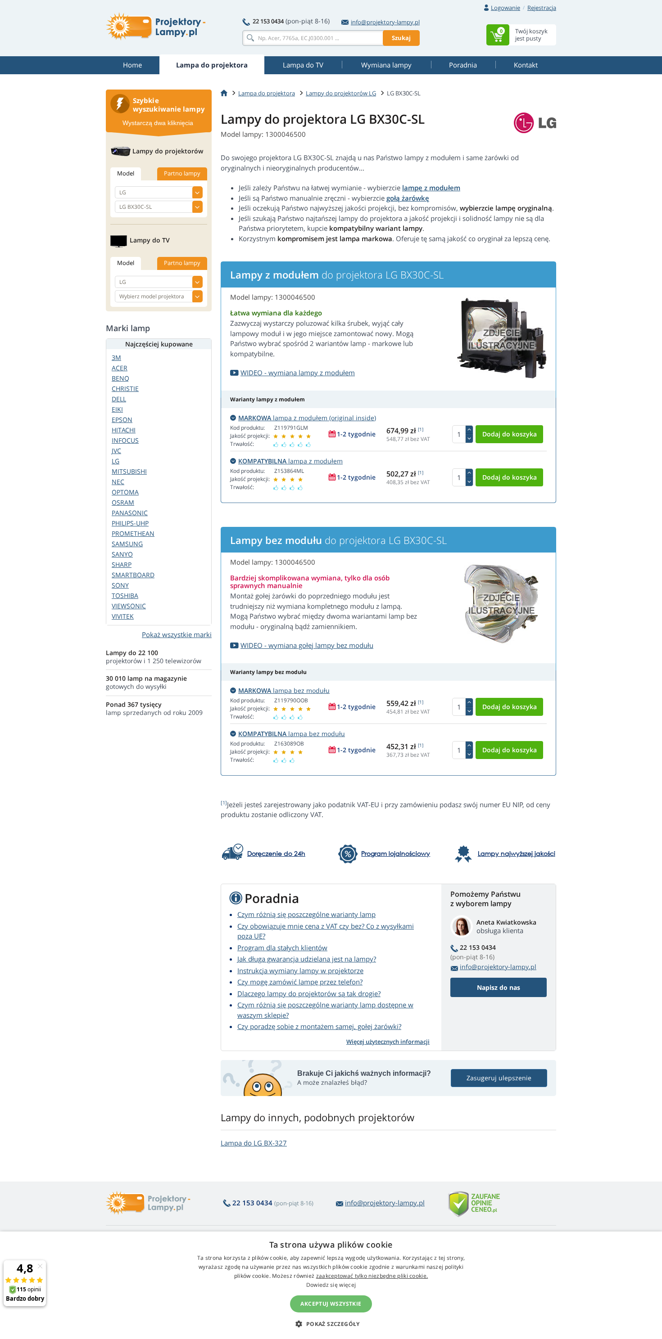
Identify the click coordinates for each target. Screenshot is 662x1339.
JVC (116, 450)
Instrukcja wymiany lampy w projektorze (300, 970)
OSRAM (123, 502)
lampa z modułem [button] (290, 461)
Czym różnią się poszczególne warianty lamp (306, 914)
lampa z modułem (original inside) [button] (307, 417)
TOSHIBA (125, 595)
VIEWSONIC (129, 606)
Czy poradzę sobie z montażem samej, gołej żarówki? (319, 1026)
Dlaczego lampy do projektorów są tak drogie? (309, 993)
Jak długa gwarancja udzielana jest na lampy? (306, 958)
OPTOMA (125, 492)
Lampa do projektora (266, 93)
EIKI (117, 409)
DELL (119, 399)
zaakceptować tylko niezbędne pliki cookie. (372, 1276)
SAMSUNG (127, 543)
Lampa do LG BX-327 (254, 1142)
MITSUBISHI (129, 471)
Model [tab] (125, 173)
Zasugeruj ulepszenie (499, 1078)
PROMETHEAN (133, 533)
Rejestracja (541, 8)
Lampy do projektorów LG (341, 93)
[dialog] (331, 1285)
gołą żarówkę (407, 197)
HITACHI (124, 430)
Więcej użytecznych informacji (388, 1042)
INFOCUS (125, 440)
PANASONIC (130, 512)
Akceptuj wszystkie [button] (330, 1304)
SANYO (122, 554)
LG (115, 461)
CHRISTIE (125, 388)
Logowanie (505, 8)
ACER (119, 368)
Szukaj (401, 38)
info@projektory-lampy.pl (385, 22)
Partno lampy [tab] (182, 173)
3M (116, 357)
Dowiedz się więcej (331, 1285)
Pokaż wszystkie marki (177, 634)
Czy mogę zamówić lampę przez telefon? (300, 981)
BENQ (120, 378)
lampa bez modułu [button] (284, 690)
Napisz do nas (498, 987)
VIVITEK (123, 616)
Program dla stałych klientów (282, 947)
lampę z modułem (431, 187)
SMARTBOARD (133, 575)
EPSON (122, 419)
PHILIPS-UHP (130, 523)
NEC (118, 481)
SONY (120, 585)
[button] (330, 1323)
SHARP (121, 564)
